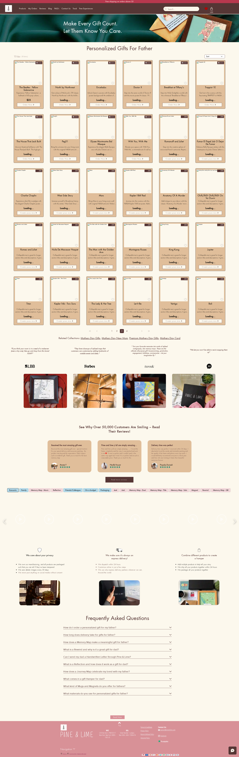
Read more (16, 97)
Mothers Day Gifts (90, 338)
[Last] (148, 331)
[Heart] (206, 9)
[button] (22, 8)
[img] (45, 391)
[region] (28, 127)
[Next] (141, 331)
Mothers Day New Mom (115, 338)
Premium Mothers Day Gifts (144, 338)
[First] (90, 331)
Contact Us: (162, 727)
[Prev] (96, 331)
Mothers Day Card (170, 338)
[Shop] (211, 8)
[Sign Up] (217, 8)
